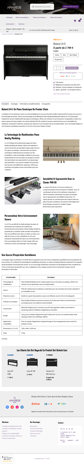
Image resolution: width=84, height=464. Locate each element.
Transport (33, 436)
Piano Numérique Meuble (61, 94)
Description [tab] (5, 104)
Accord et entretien (36, 428)
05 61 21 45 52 (73, 30)
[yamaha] (49, 355)
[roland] (57, 39)
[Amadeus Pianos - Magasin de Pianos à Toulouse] (14, 400)
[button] (70, 6)
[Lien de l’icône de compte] (75, 21)
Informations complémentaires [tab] (30, 104)
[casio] (10, 355)
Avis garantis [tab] (46, 104)
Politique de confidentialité (10, 433)
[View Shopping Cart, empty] (79, 21)
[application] (29, 17)
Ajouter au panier (72, 68)
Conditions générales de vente (12, 426)
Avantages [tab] (14, 104)
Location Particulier (36, 431)
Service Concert (35, 433)
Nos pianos (33, 426)
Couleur (56, 51)
